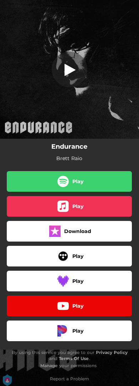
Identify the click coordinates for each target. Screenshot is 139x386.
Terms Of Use (74, 358)
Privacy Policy (112, 352)
